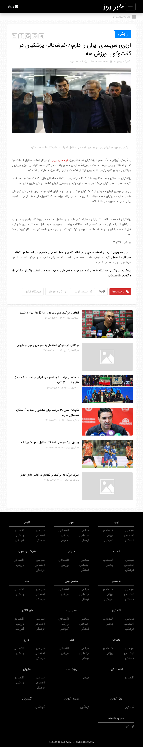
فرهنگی (129, 540)
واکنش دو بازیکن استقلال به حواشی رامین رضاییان (48, 345)
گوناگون (129, 707)
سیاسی (129, 530)
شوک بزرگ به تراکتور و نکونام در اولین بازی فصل (49, 474)
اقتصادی (108, 530)
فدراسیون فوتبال (82, 291)
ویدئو (10, 6)
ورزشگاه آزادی (33, 291)
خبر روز (113, 7)
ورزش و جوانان (57, 291)
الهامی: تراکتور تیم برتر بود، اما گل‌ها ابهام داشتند (49, 312)
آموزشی (108, 540)
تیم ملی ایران (60, 160)
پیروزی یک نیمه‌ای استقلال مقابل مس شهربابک (50, 442)
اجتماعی (129, 535)
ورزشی (123, 34)
